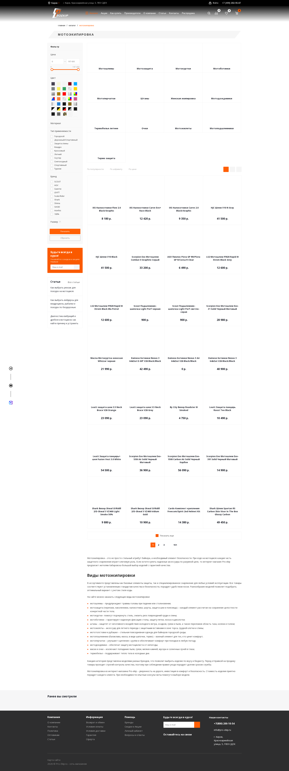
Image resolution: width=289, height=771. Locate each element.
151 (175, 544)
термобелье (96, 653)
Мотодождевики (221, 98)
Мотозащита (145, 68)
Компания (53, 717)
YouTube (166, 742)
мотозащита (96, 607)
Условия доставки (95, 730)
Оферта (90, 739)
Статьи (51, 739)
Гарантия (91, 734)
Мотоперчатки (106, 98)
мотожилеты (97, 628)
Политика (52, 730)
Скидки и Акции (133, 726)
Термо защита (106, 158)
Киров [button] (54, 3)
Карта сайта (53, 759)
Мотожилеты (183, 128)
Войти (215, 3)
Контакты (52, 726)
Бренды (129, 722)
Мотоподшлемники (222, 128)
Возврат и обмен (95, 722)
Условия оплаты (94, 726)
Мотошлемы (106, 68)
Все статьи (74, 282)
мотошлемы (96, 603)
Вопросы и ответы (135, 734)
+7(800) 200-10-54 (224, 723)
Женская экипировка (183, 98)
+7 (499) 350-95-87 (231, 3)
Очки (145, 128)
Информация (94, 717)
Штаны (145, 98)
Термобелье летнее (106, 128)
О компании (53, 722)
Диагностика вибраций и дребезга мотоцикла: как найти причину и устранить (64, 320)
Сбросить (65, 238)
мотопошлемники (99, 636)
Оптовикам (53, 734)
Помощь (130, 717)
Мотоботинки (221, 68)
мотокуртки (96, 615)
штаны (93, 623)
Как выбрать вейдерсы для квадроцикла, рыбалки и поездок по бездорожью (64, 304)
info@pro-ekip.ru (222, 729)
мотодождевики (98, 644)
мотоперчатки (97, 640)
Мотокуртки (183, 68)
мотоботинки (97, 619)
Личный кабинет (134, 730)
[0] (218, 13)
